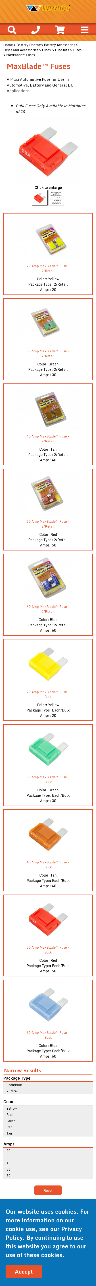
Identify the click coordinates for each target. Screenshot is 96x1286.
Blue (9, 1114)
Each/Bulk (14, 1084)
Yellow (11, 1108)
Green (10, 1120)
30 (8, 1156)
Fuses (77, 49)
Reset (48, 1190)
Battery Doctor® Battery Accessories (46, 44)
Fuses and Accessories (20, 49)
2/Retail (12, 1091)
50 (8, 1169)
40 (8, 1163)
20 (8, 1150)
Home (8, 44)
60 (8, 1175)
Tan (9, 1133)
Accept (24, 1271)
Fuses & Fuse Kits (55, 49)
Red (9, 1127)
